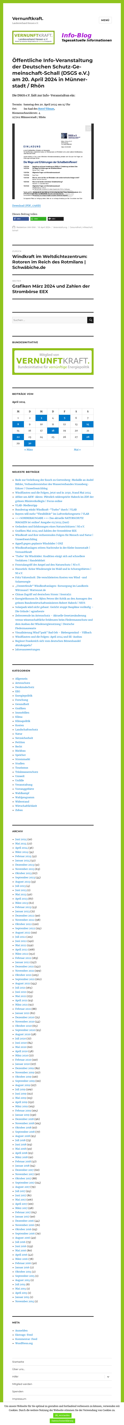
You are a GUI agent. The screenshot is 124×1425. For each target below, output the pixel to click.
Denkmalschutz (24, 687)
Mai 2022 (20, 945)
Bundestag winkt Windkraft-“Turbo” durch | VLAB (46, 509)
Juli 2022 (20, 936)
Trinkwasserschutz (26, 771)
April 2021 (21, 1000)
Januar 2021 (22, 1013)
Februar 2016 (23, 1263)
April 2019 (21, 1102)
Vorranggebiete (24, 788)
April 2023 (21, 898)
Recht (18, 746)
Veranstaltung (60, 227)
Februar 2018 (23, 1161)
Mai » (77, 449)
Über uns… (18, 1369)
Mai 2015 (20, 1288)
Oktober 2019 (23, 1076)
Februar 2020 (23, 1059)
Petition (20, 742)
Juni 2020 (21, 1042)
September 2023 (25, 877)
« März (28, 449)
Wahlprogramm (24, 797)
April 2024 (21, 847)
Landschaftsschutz (26, 729)
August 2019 (22, 1085)
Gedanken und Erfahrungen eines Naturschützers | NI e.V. (50, 526)
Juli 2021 (20, 987)
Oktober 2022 (23, 924)
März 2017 (21, 1208)
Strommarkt (22, 759)
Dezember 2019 (24, 1068)
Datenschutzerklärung (62, 1421)
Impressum (19, 1398)
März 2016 (21, 1258)
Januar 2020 (22, 1063)
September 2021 (25, 979)
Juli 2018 (20, 1140)
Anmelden (21, 1330)
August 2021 (22, 983)
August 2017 (22, 1186)
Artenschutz (22, 682)
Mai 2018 (20, 1148)
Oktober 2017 (23, 1178)
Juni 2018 (20, 1144)
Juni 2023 (21, 890)
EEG (17, 691)
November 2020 (24, 1021)
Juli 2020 (20, 1038)
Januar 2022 (22, 962)
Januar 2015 (22, 1297)
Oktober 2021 (23, 974)
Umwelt (20, 776)
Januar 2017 (22, 1216)
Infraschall (87, 227)
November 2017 (24, 1174)
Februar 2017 (23, 1212)
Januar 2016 (22, 1267)
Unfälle (19, 780)
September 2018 (25, 1131)
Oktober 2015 (23, 1271)
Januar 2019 (22, 1114)
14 (87, 424)
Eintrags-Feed (24, 1334)
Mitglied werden (22, 1384)
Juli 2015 (20, 1284)
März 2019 (21, 1106)
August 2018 (22, 1136)
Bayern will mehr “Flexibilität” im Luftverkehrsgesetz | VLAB (52, 513)
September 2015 (25, 1275)
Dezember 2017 (24, 1169)
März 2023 (21, 902)
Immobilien (22, 712)
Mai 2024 (20, 843)
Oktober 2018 (23, 1127)
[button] (21, 219)
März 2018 (21, 1157)
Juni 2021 (20, 991)
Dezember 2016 (24, 1220)
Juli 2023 (20, 885)
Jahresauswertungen (27, 649)
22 (18, 436)
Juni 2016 (20, 1246)
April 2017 (21, 1203)
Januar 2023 (22, 911)
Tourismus (21, 767)
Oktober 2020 (23, 1025)
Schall (15, 230)
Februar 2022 (23, 957)
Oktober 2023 (23, 873)
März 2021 (21, 1004)
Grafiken (20, 708)
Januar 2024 (22, 860)
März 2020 (21, 1055)
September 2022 (25, 928)
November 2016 (24, 1225)
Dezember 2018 (24, 1119)
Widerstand (22, 801)
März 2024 (21, 852)
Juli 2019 (20, 1089)
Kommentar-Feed (26, 1339)
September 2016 (25, 1233)
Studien (20, 763)
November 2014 (24, 1301)
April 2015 (21, 1292)
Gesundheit (76, 227)
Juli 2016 (20, 1241)
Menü (105, 20)
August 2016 (22, 1237)
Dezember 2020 (24, 1017)
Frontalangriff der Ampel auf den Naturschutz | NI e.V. (47, 564)
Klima (18, 716)
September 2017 (24, 1182)
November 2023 (24, 868)
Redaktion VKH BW (26, 227)
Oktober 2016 (23, 1229)
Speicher (20, 754)
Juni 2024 (21, 839)
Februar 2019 (23, 1110)
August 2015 (22, 1280)
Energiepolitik (23, 695)
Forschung (21, 699)
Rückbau (20, 750)
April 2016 (21, 1254)
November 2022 (24, 919)
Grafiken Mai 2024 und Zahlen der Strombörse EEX (46, 530)
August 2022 (22, 932)
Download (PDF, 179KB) (26, 205)
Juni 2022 (21, 941)
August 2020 (22, 1034)
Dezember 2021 (24, 966)
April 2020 (21, 1051)
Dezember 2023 (24, 864)
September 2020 (25, 1030)
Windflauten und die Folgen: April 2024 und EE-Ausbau (48, 636)
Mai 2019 (20, 1097)
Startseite (18, 1361)
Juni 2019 (20, 1093)
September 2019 (25, 1080)
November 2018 (24, 1123)
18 (53, 430)
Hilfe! (15, 1376)
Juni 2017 (20, 1195)
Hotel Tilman (46, 108)
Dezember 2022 (24, 915)
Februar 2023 (23, 907)
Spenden (17, 1391)
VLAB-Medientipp (26, 505)
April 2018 (21, 1152)
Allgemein (21, 678)
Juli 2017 (20, 1191)
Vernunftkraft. (27, 18)
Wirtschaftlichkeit (26, 805)
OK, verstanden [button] (62, 1415)
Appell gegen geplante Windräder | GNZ (39, 543)
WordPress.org (24, 1343)
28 (87, 436)
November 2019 (24, 1072)
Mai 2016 (20, 1250)
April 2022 (21, 949)
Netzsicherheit (24, 738)
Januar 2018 (22, 1165)
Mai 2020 (20, 1047)
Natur (18, 733)
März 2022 (21, 953)
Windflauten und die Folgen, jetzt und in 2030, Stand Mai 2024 (53, 492)
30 (29, 443)
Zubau (19, 810)
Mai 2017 (20, 1199)
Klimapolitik (22, 721)
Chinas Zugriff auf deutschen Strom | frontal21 (43, 594)
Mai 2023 (20, 894)
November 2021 (24, 970)
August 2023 (22, 881)
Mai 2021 (20, 996)
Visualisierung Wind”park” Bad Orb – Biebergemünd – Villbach (53, 632)
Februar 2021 (23, 1008)
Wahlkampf (22, 793)
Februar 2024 (23, 856)
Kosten (19, 725)
